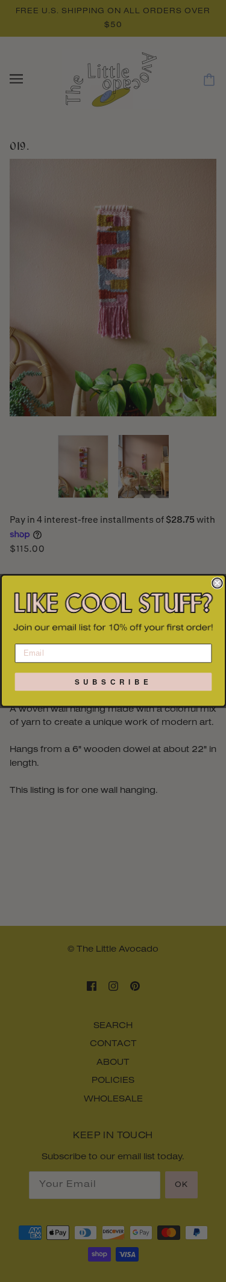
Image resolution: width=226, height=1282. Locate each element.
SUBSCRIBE (113, 682)
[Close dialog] (217, 583)
